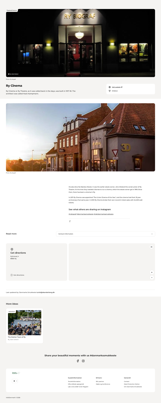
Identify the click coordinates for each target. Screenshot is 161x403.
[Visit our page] (83, 361)
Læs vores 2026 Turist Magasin (78, 387)
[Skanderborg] (16, 373)
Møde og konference (103, 384)
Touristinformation (74, 381)
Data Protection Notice (131, 384)
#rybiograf (72, 214)
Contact (126, 381)
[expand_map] (151, 247)
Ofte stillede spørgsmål (76, 384)
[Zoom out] (152, 277)
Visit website (116, 87)
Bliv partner (100, 381)
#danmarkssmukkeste (85, 214)
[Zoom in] (152, 272)
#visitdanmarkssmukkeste (103, 214)
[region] (112, 262)
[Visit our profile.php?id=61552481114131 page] (77, 361)
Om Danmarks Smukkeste (133, 387)
